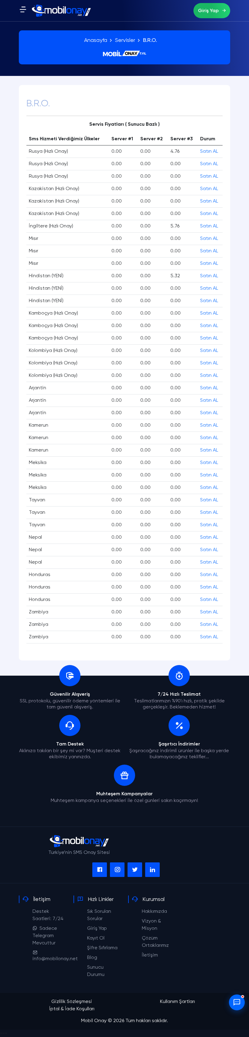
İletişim (41, 899)
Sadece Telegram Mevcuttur (44, 936)
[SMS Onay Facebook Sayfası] (99, 869)
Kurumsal (153, 899)
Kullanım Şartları (177, 1001)
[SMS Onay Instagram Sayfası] (117, 869)
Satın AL (209, 151)
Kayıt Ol (95, 938)
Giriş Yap (209, 11)
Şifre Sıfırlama (102, 948)
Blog (92, 957)
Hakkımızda (154, 911)
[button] (23, 11)
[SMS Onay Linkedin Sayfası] (152, 869)
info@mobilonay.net (55, 959)
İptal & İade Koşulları (71, 1009)
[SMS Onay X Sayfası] (135, 869)
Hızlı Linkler (101, 899)
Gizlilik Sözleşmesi (71, 1001)
